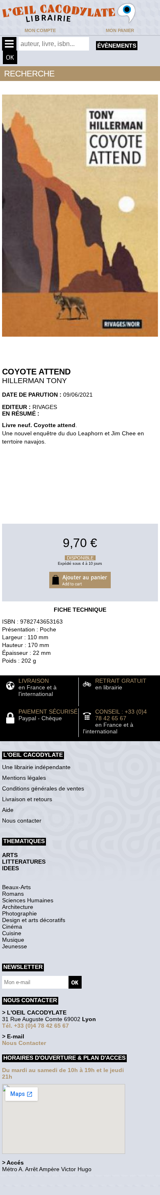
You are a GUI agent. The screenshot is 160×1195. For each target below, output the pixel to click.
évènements (116, 45)
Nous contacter (21, 820)
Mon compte (40, 30)
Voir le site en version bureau (45, 1180)
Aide (8, 810)
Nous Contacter (24, 1043)
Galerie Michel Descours (39, 1191)
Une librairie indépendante (36, 767)
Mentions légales (24, 777)
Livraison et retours (27, 799)
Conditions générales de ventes (43, 788)
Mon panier (120, 30)
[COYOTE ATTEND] (80, 338)
